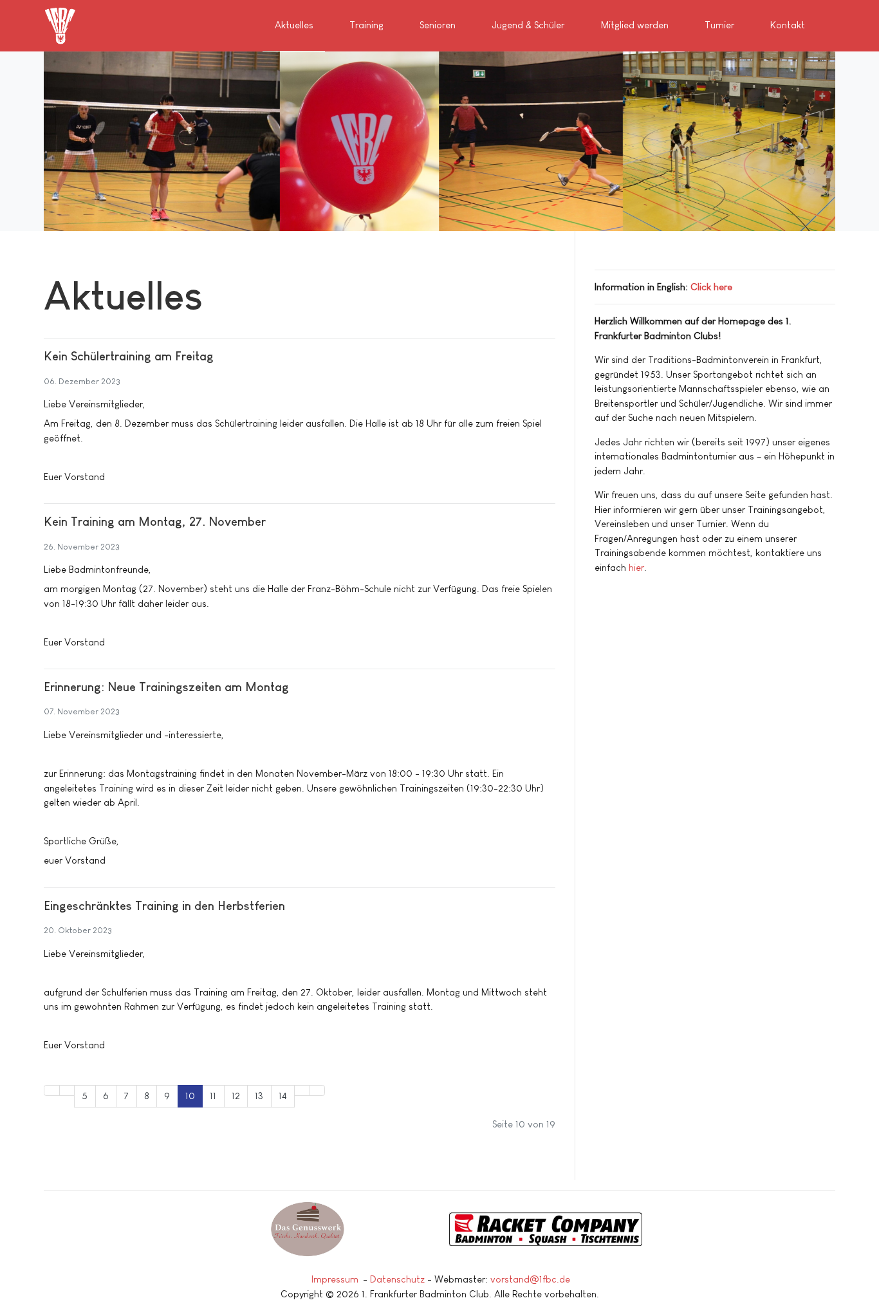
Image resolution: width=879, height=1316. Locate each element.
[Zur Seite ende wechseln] (318, 1090)
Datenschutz (397, 1279)
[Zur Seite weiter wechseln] (302, 1090)
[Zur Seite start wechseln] (52, 1090)
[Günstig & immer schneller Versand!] (571, 1229)
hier (636, 567)
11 (213, 1095)
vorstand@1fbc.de (530, 1279)
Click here (711, 286)
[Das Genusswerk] (307, 1229)
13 (259, 1095)
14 (283, 1095)
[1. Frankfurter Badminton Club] (62, 24)
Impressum (334, 1279)
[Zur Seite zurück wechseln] (67, 1090)
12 (236, 1095)
